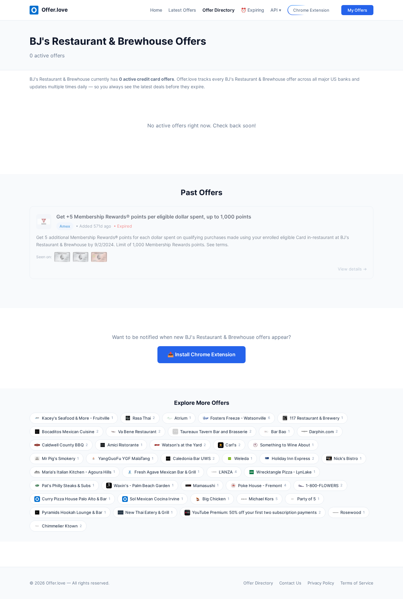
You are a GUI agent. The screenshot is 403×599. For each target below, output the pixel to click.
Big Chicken (215, 498)
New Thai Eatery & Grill (149, 512)
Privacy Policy (321, 582)
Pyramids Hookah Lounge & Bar (74, 512)
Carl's (233, 444)
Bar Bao (280, 431)
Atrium (182, 418)
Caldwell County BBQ (65, 444)
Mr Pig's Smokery (60, 458)
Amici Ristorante (124, 444)
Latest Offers (182, 10)
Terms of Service (356, 582)
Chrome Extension (311, 10)
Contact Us (290, 582)
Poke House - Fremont (262, 485)
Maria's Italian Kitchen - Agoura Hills (78, 471)
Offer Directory (218, 10)
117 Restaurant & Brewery (316, 418)
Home (156, 10)
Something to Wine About (287, 444)
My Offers (357, 10)
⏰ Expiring (252, 10)
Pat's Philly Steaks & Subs (68, 485)
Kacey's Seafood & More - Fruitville (77, 418)
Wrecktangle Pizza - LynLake (285, 471)
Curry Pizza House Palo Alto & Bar (76, 498)
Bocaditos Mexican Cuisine (70, 431)
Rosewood (352, 512)
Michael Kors (263, 498)
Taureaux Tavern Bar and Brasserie (216, 431)
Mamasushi (206, 485)
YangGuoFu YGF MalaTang (125, 458)
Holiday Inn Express (293, 458)
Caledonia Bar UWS (194, 458)
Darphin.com (323, 431)
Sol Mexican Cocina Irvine (156, 498)
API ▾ (275, 10)
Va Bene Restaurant (139, 431)
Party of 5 (308, 498)
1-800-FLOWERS (324, 485)
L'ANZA (228, 471)
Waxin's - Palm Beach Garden (143, 485)
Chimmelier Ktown (62, 525)
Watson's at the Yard (184, 444)
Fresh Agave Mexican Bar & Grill (166, 471)
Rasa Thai (144, 418)
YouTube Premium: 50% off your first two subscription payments (256, 512)
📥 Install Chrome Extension (201, 354)
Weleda (243, 458)
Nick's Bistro (347, 458)
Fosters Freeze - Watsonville (240, 418)
